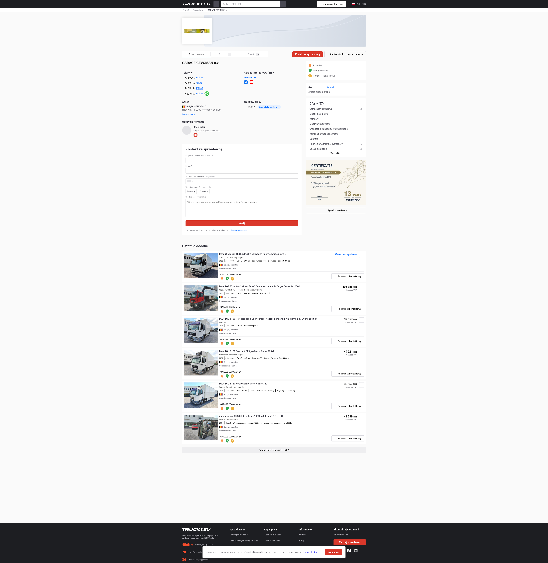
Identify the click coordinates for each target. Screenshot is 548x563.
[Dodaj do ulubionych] (361, 255)
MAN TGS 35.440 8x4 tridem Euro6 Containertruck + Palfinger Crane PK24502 (259, 286)
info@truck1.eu (341, 535)
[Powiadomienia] (305, 4)
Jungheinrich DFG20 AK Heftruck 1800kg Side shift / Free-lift (251, 416)
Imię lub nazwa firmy (199, 155)
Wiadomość (196, 197)
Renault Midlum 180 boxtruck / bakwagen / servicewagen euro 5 (252, 254)
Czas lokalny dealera (268, 107)
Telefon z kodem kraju (200, 176)
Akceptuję (333, 552)
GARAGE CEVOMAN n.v (230, 275)
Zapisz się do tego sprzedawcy (346, 54)
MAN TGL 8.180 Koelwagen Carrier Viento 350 (243, 383)
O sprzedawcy (196, 54)
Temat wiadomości (199, 187)
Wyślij (242, 223)
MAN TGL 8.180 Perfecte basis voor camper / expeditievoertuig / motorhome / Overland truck (268, 318)
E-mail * (189, 166)
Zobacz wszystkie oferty (274, 450)
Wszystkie (335, 153)
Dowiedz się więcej (313, 552)
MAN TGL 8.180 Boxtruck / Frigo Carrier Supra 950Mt (246, 351)
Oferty (224, 54)
